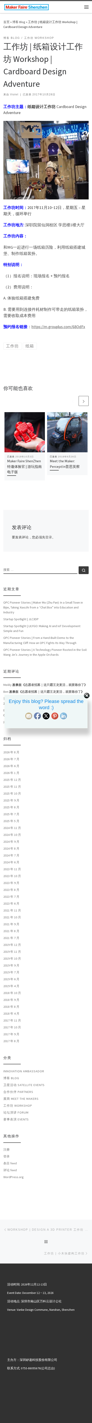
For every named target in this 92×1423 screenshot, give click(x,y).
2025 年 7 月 (11, 814)
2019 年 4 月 (11, 986)
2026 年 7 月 (11, 759)
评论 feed (10, 1170)
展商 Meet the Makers (21, 1099)
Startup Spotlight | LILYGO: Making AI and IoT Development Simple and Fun (41, 628)
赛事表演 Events (16, 1119)
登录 (48, 537)
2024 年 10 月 (12, 835)
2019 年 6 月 (11, 979)
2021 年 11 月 (12, 910)
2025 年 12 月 (12, 780)
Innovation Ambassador (23, 1071)
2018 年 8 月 (11, 1007)
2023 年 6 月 (11, 903)
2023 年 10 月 (12, 876)
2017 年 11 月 (12, 1020)
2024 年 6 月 (11, 862)
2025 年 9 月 (11, 800)
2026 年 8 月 (11, 752)
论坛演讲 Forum (16, 1112)
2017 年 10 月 (12, 1027)
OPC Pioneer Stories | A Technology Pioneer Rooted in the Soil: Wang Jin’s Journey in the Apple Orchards (45, 652)
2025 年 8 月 (11, 807)
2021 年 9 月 (11, 924)
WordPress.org (13, 1177)
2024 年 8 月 (11, 848)
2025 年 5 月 (11, 821)
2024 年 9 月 (11, 842)
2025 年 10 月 (12, 793)
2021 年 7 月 (11, 938)
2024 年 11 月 (12, 828)
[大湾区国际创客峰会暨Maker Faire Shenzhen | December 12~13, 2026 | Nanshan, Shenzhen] (26, 6)
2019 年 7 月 (11, 972)
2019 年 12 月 (12, 945)
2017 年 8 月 (11, 1041)
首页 (6, 22)
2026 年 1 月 (11, 773)
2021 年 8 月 (11, 931)
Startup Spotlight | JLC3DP (21, 619)
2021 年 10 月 (12, 917)
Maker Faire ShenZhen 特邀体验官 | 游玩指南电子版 (24, 466)
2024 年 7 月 (11, 855)
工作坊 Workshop (17, 1106)
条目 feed (10, 1163)
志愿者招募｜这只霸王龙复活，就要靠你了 (54, 685)
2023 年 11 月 (12, 869)
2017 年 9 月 (11, 1034)
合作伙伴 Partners (18, 1092)
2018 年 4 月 (11, 1014)
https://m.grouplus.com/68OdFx (58, 326)
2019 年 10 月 (12, 958)
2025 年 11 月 (12, 787)
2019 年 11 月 (12, 952)
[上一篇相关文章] (73, 401)
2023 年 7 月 (11, 897)
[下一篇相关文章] (84, 401)
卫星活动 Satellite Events (24, 1085)
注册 (6, 1149)
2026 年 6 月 (11, 766)
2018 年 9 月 (11, 1000)
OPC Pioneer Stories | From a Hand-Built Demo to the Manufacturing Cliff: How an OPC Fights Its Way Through (39, 640)
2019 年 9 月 (11, 965)
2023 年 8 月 (11, 890)
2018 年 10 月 (12, 993)
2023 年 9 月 (11, 883)
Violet (14, 94)
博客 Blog (18, 22)
